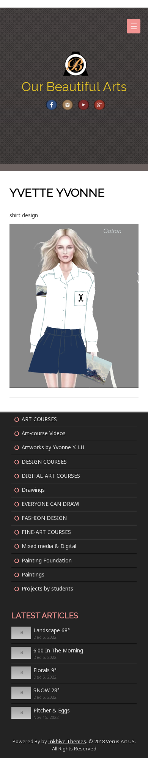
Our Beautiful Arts (74, 86)
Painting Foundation (47, 560)
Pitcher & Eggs (51, 710)
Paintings (33, 574)
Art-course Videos (44, 433)
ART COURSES (39, 419)
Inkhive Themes (67, 741)
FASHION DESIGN (44, 517)
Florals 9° (45, 670)
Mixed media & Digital (49, 546)
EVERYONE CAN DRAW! (50, 503)
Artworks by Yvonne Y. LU (53, 447)
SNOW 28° (46, 690)
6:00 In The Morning (58, 650)
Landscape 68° (51, 630)
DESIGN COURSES (44, 461)
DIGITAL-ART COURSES (51, 475)
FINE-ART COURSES (46, 531)
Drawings (33, 489)
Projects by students (47, 588)
